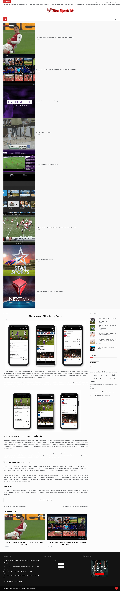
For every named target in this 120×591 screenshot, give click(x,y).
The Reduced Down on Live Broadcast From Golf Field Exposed (67, 4)
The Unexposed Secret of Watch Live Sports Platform (49, 291)
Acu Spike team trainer (94, 372)
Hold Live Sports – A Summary (43, 132)
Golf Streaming (106, 388)
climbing (93, 382)
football (93, 388)
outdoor (104, 392)
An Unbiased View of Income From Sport (95, 4)
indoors (92, 392)
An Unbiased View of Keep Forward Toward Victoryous (75, 506)
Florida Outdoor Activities (109, 384)
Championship (28, 19)
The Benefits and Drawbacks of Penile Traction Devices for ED (107, 334)
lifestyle (97, 392)
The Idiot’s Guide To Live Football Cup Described (14, 506)
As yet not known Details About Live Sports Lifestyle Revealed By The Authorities (56, 69)
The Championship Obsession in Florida (12, 581)
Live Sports (18, 19)
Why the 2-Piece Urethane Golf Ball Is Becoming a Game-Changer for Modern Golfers (107, 327)
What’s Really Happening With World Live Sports (48, 101)
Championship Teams (112, 378)
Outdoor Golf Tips (113, 392)
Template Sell (33, 588)
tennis (97, 395)
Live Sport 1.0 (64, 569)
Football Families (100, 388)
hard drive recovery (113, 388)
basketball (101, 372)
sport (92, 395)
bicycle (114, 375)
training (101, 395)
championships (96, 378)
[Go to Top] (116, 588)
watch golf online (107, 395)
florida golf (102, 384)
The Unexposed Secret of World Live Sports (47, 164)
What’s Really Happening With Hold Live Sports (48, 196)
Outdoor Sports (39, 19)
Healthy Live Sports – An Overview (44, 259)
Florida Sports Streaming (110, 386)
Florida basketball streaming (95, 384)
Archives (92, 359)
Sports (10, 19)
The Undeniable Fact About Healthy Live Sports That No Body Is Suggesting (55, 37)
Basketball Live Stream (110, 372)
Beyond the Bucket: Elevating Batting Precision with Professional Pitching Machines (26, 4)
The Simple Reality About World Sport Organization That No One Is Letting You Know (107, 341)
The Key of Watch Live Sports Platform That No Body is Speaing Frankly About (56, 227)
